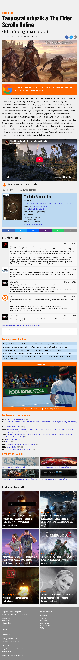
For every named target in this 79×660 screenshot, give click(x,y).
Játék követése (29, 190)
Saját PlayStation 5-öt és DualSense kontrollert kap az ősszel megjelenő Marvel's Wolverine (34, 344)
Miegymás (5, 645)
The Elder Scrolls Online (37, 196)
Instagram (43, 621)
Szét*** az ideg (11, 439)
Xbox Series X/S (66, 203)
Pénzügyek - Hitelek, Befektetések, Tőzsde (20, 444)
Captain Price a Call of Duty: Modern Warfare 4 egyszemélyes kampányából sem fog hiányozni (35, 347)
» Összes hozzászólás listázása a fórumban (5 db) (21, 325)
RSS (3, 625)
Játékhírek (7, 13)
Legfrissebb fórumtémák (16, 415)
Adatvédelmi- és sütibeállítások (12, 655)
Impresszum (6, 618)
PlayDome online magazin (11, 612)
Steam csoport (45, 623)
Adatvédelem (6, 623)
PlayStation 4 (39, 203)
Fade (8, 37)
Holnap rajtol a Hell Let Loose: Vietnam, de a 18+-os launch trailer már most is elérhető (33, 350)
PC (25, 203)
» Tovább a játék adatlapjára (33, 224)
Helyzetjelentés (11, 447)
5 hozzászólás (32, 37)
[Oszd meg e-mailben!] (75, 37)
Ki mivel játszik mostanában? (16, 419)
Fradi (7, 442)
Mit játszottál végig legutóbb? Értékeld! (19, 449)
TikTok (42, 628)
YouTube (43, 618)
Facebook (43, 616)
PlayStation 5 (49, 203)
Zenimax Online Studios (40, 206)
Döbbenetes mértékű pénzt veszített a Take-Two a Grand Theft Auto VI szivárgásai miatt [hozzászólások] (41, 422)
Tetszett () (10, 190)
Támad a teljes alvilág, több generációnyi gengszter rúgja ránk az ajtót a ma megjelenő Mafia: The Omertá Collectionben (37, 358)
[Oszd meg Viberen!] (46, 230)
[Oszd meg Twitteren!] (71, 37)
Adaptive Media (7, 651)
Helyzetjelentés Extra (13, 427)
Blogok (4, 629)
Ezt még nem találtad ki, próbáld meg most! (39, 408)
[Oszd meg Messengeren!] (33, 230)
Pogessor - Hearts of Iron (10, 641)
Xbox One (57, 203)
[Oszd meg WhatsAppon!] (58, 230)
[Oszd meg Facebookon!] (67, 37)
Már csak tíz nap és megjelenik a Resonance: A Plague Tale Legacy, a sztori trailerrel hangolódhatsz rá (38, 353)
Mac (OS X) (30, 203)
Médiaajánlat (6, 621)
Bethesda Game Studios (37, 209)
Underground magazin (9, 639)
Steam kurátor (45, 625)
